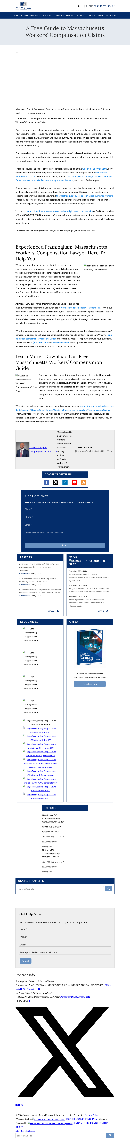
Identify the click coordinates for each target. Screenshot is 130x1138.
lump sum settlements (62, 180)
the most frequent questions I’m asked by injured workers (84, 195)
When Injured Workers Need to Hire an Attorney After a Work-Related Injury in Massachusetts (86, 602)
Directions (46, 846)
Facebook (81, 451)
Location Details (49, 841)
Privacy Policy (91, 1115)
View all (52, 611)
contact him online (60, 342)
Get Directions (30, 989)
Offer (73, 621)
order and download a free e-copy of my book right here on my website (58, 211)
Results (69, 15)
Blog (73, 557)
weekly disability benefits (94, 168)
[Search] (108, 888)
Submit (65, 545)
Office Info (65, 996)
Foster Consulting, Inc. (81, 1119)
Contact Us (110, 15)
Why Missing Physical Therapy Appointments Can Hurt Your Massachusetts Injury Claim (89, 577)
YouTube (107, 451)
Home (16, 15)
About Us (47, 15)
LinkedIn (96, 451)
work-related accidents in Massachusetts (81, 307)
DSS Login (30, 1130)
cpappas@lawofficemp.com (43, 451)
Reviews (60, 15)
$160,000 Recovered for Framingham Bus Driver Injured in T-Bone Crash (38, 581)
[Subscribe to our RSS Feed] (89, 564)
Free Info (80, 15)
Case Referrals (96, 15)
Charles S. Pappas (38, 447)
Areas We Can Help (29, 15)
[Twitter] (55, 482)
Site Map (19, 1130)
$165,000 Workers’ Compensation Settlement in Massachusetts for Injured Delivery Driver (40, 592)
